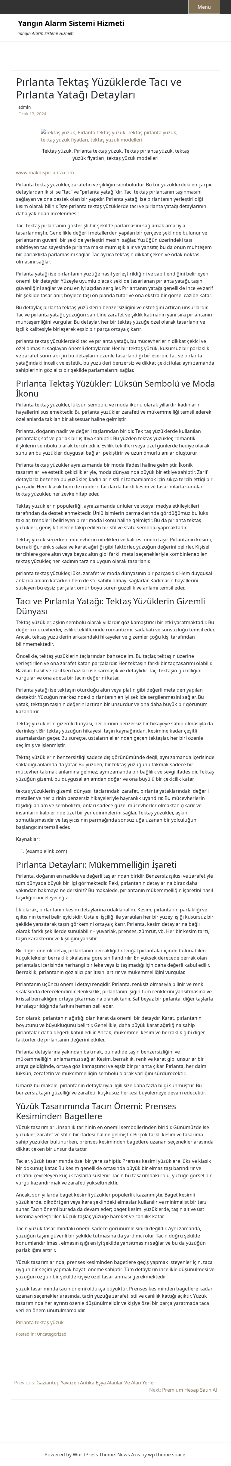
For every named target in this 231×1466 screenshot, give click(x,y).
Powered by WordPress (71, 1454)
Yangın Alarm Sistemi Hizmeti (71, 23)
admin (24, 107)
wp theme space (166, 1454)
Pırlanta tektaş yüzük (40, 1322)
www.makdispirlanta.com (45, 172)
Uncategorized (51, 1334)
